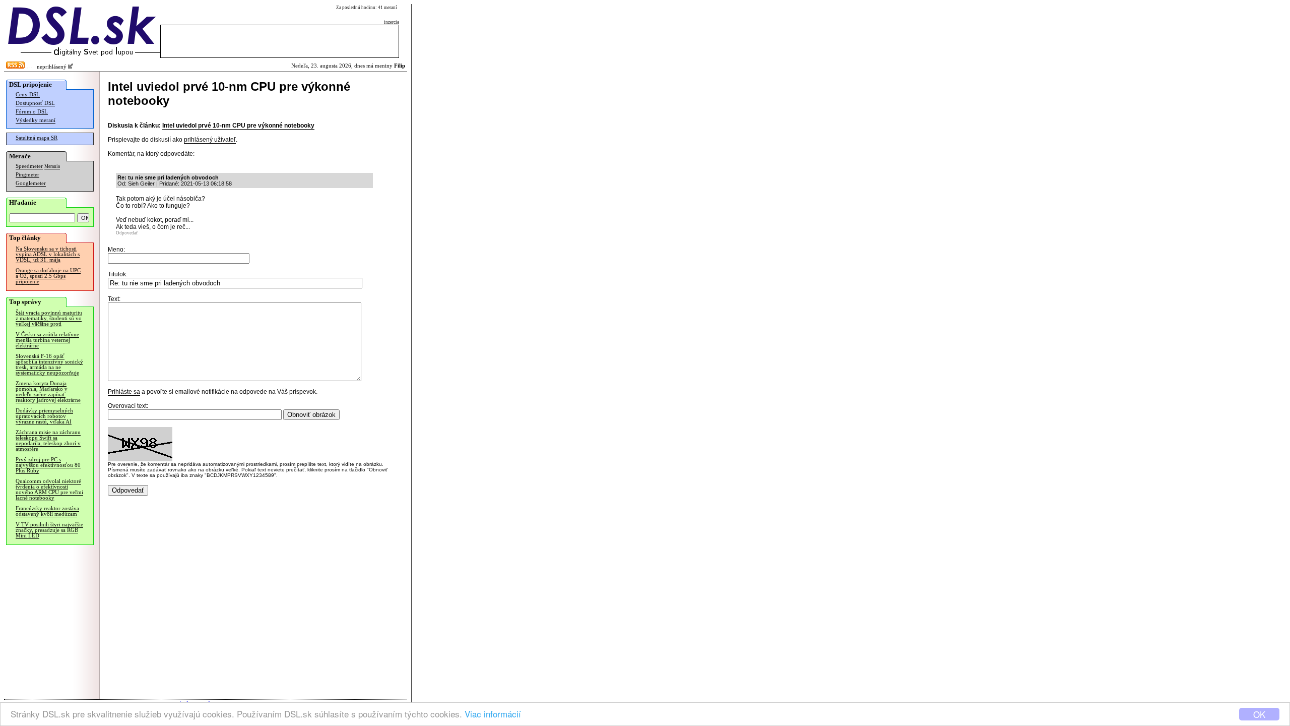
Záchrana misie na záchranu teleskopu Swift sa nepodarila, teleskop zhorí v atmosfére (48, 441)
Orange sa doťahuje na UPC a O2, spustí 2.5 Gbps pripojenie (48, 276)
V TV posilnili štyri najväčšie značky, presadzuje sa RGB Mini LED (49, 530)
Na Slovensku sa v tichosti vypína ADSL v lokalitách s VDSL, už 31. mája (48, 254)
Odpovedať (127, 232)
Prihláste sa (124, 391)
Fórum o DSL (32, 111)
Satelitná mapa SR (36, 138)
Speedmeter (29, 166)
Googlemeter (31, 183)
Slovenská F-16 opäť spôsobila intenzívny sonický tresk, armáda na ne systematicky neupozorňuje (49, 364)
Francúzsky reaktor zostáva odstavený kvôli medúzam (47, 511)
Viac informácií (493, 713)
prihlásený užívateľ (210, 139)
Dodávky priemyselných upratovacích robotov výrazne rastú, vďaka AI (44, 416)
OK (1259, 714)
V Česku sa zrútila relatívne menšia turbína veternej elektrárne (47, 340)
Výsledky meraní (35, 120)
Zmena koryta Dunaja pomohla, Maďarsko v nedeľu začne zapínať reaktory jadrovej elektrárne (48, 392)
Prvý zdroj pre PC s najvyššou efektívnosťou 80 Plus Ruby (48, 465)
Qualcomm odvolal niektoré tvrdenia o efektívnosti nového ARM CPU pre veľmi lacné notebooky (49, 489)
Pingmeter (27, 174)
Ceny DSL (28, 94)
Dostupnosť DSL (35, 103)
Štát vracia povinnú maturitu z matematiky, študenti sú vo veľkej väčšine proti (49, 318)
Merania (52, 166)
